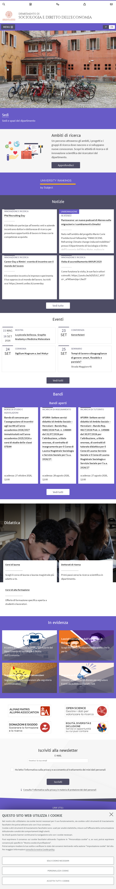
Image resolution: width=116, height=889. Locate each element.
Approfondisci (66, 165)
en (112, 26)
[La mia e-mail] (111, 4)
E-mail (58, 755)
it (106, 26)
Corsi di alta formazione (17, 589)
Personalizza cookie (58, 870)
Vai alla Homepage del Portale (9, 15)
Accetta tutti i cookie (58, 880)
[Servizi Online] (58, 4)
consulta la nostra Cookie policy (40, 849)
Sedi (5, 115)
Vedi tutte (58, 305)
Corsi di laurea (12, 564)
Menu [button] (6, 27)
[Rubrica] (30, 4)
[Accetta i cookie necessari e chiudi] (111, 814)
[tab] (106, 27)
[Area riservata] (85, 4)
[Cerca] (4, 4)
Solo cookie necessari (58, 860)
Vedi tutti (58, 380)
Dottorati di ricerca (71, 564)
